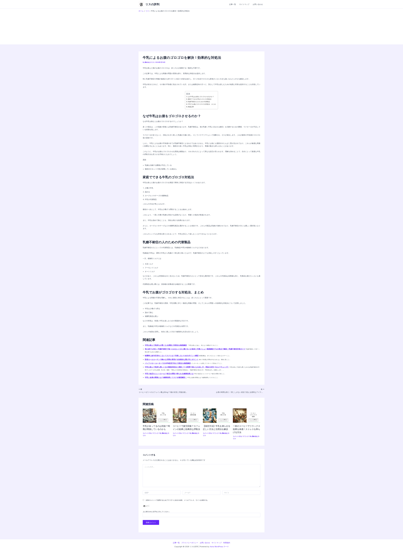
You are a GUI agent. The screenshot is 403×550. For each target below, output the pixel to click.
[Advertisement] (201, 27)
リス (147, 11)
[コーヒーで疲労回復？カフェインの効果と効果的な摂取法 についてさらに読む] (186, 415)
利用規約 (226, 543)
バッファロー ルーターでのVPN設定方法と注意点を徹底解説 (168, 363)
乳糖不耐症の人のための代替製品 (199, 101)
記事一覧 (232, 4)
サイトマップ (244, 4)
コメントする (147, 433)
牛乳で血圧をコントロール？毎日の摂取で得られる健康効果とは (169, 374)
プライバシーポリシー (189, 543)
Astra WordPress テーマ (219, 546)
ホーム (141, 11)
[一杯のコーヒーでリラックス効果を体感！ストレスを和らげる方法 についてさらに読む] (246, 415)
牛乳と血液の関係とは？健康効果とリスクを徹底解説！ (166, 377)
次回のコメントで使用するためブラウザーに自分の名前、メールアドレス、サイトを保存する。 (177, 500)
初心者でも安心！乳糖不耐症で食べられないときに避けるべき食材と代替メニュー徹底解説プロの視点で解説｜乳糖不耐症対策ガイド (195, 349)
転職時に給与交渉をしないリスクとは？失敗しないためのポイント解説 (172, 356)
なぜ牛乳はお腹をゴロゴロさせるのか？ (201, 96)
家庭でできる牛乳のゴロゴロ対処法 (199, 99)
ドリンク (156, 433)
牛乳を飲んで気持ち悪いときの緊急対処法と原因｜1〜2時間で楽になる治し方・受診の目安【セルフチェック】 (187, 367)
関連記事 (191, 107)
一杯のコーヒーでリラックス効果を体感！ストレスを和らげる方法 (246, 429)
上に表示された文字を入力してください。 (157, 511)
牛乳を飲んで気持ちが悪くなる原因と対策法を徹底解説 (166, 345)
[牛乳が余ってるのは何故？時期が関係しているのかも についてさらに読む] (156, 415)
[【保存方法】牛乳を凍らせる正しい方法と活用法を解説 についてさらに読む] (216, 415)
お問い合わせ (258, 4)
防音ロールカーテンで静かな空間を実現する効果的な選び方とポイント (172, 359)
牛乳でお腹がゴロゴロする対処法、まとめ (202, 104)
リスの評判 (152, 4)
